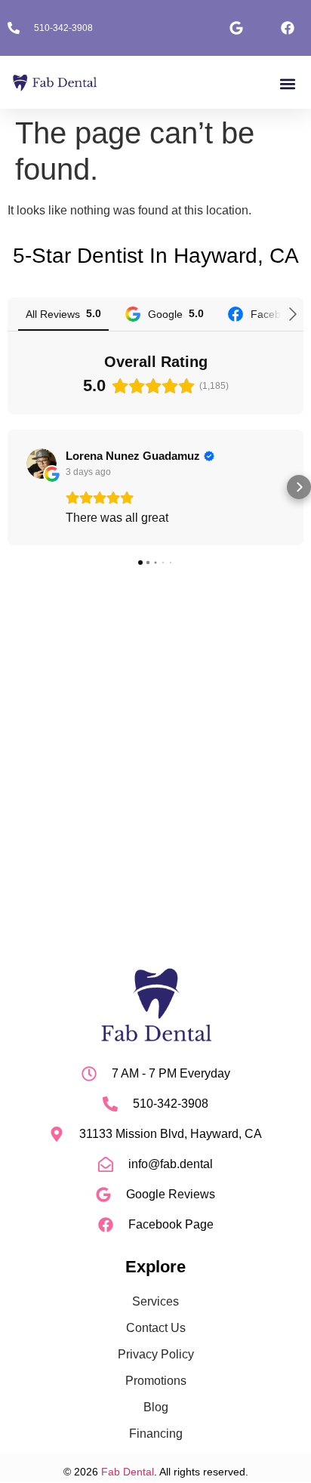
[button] (287, 83)
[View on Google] (41, 464)
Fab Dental (127, 1472)
